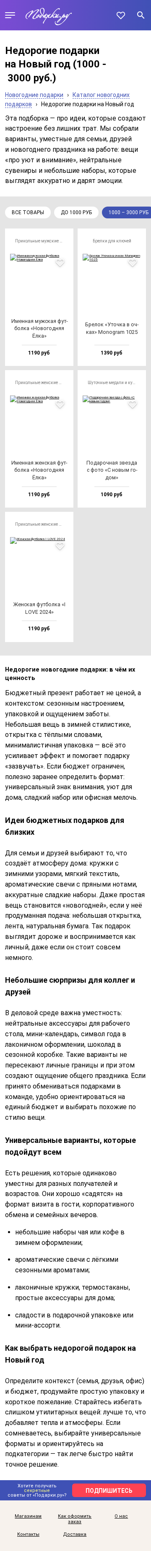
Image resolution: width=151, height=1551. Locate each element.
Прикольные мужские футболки (41, 241)
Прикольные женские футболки (41, 382)
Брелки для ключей (112, 241)
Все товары (28, 212)
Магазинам (28, 1516)
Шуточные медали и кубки (114, 382)
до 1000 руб (76, 212)
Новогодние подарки (34, 94)
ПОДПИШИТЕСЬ (109, 1490)
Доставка (74, 1534)
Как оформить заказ (74, 1519)
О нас (121, 1516)
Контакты (28, 1534)
